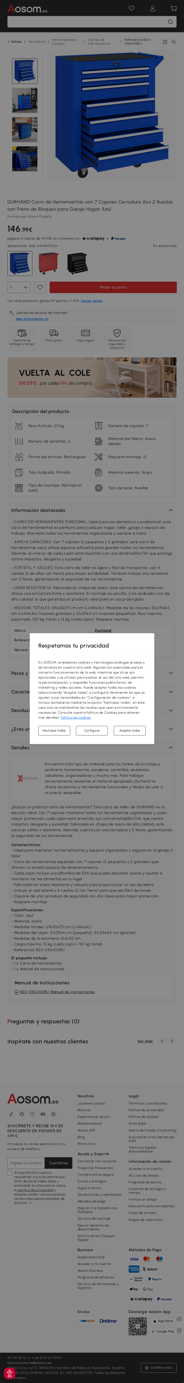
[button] (9, 1373)
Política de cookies (76, 718)
